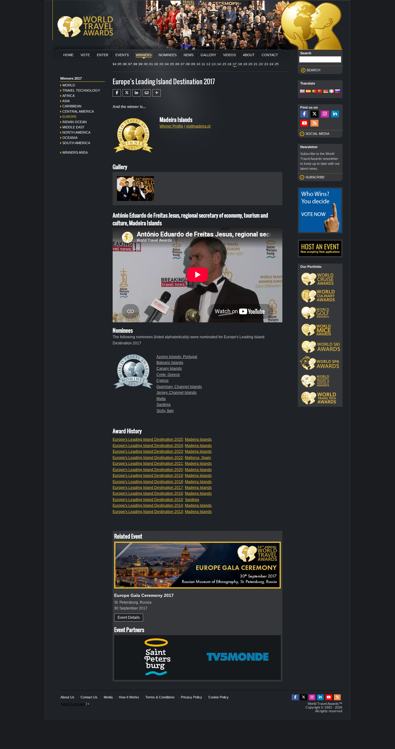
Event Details (129, 617)
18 (240, 64)
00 (146, 64)
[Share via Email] (147, 92)
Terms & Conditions (160, 697)
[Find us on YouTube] (304, 123)
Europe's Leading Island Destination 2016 (148, 493)
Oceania (69, 137)
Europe (69, 117)
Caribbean (71, 106)
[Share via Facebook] (117, 92)
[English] (302, 91)
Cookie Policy (218, 697)
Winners (144, 55)
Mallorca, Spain (198, 458)
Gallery (208, 55)
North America (76, 132)
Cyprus (162, 380)
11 (203, 64)
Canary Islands (169, 368)
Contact (270, 55)
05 (172, 64)
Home (68, 55)
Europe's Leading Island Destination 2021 (148, 463)
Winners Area (75, 152)
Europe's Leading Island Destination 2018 (148, 482)
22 (261, 64)
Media (108, 697)
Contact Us (89, 697)
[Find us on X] (314, 114)
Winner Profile (171, 126)
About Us (67, 697)
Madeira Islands (198, 439)
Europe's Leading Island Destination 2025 (148, 439)
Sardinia (163, 404)
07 (183, 64)
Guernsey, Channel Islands (179, 387)
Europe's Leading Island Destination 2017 (148, 487)
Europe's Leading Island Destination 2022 (148, 458)
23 (266, 64)
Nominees (168, 55)
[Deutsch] (325, 91)
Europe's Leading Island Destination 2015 (148, 499)
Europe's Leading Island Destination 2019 (148, 475)
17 (235, 64)
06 (177, 64)
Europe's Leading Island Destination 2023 (148, 451)
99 (141, 64)
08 (188, 64)
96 (125, 64)
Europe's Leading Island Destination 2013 (148, 512)
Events (122, 55)
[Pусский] (337, 91)
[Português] (314, 91)
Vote (85, 55)
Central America (78, 111)
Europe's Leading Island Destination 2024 (148, 445)
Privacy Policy (191, 697)
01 (151, 64)
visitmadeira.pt (198, 126)
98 (135, 64)
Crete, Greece (168, 374)
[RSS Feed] (314, 123)
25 (277, 64)
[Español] (308, 91)
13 (214, 64)
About (249, 55)
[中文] (320, 91)
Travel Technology (81, 90)
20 (250, 64)
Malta (161, 399)
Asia (66, 101)
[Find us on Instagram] (325, 114)
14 (219, 64)
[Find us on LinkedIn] (335, 114)
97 (130, 64)
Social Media (317, 133)
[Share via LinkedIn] (136, 92)
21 (256, 64)
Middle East (73, 127)
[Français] (331, 91)
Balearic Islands (169, 362)
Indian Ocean (74, 122)
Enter (102, 55)
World (68, 85)
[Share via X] (127, 92)
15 (224, 64)
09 (193, 64)
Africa (68, 96)
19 (245, 64)
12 (208, 64)
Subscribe (315, 177)
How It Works (129, 697)
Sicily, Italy (165, 411)
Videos (229, 55)
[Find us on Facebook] (304, 114)
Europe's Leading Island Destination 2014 (148, 505)
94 (114, 64)
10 (198, 64)
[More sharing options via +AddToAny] (156, 92)
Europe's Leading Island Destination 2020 (148, 470)
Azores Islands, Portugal (176, 357)
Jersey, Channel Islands (176, 392)
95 (120, 64)
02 (156, 64)
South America (76, 143)
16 (229, 64)
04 (167, 64)
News (188, 55)
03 (162, 64)
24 (271, 64)
